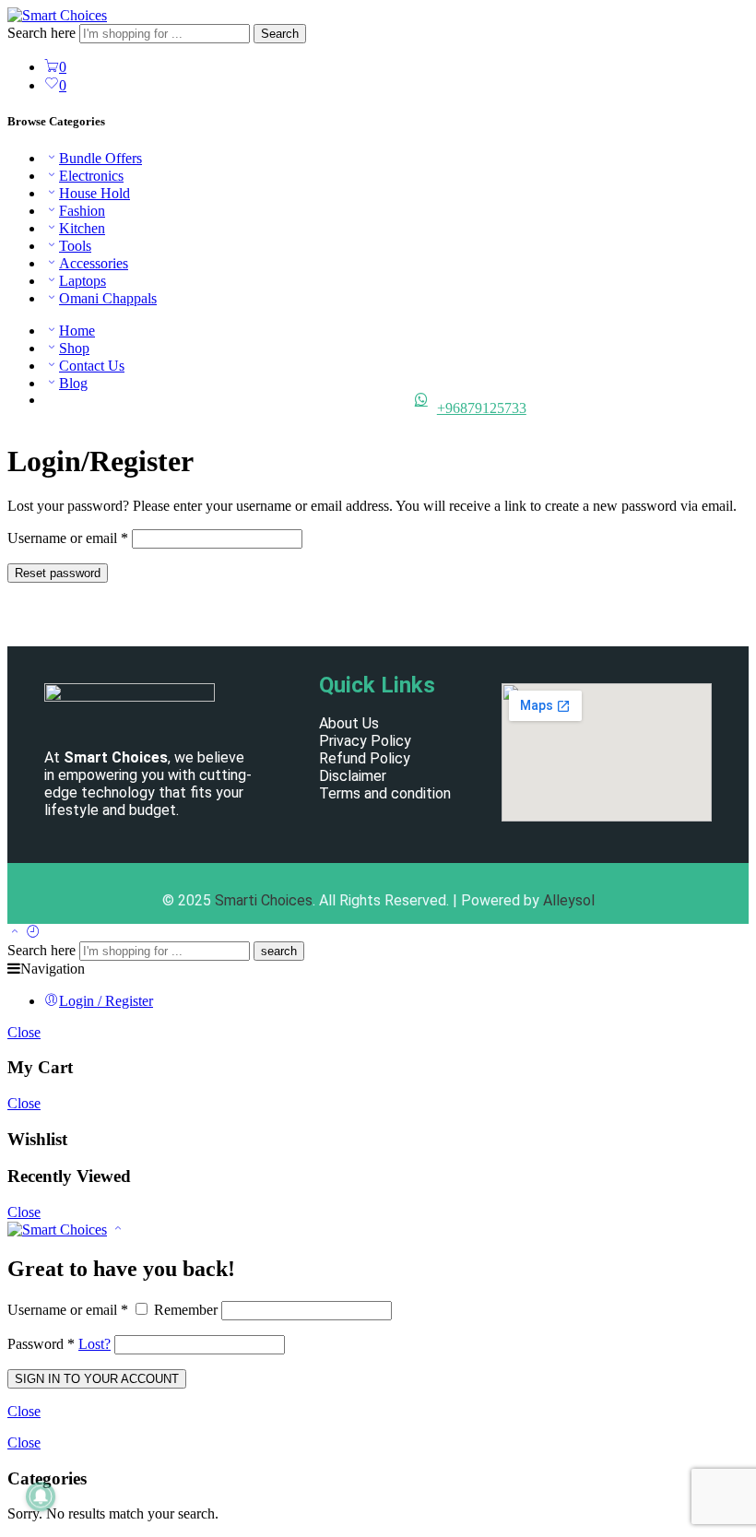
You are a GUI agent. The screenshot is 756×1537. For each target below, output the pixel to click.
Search (280, 34)
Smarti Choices (264, 900)
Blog (73, 383)
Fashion (82, 211)
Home (77, 330)
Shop (74, 348)
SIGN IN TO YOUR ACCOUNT (97, 1379)
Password (41, 1344)
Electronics (91, 175)
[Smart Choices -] (57, 15)
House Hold (94, 193)
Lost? (94, 1344)
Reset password (57, 573)
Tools (75, 246)
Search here (43, 33)
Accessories (93, 263)
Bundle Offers (100, 158)
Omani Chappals (108, 298)
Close (24, 1032)
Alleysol (569, 900)
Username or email (67, 538)
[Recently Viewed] (33, 932)
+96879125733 (481, 408)
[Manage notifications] (40, 1496)
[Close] (118, 1229)
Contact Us (91, 365)
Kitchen (82, 228)
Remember (185, 1310)
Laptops (82, 281)
